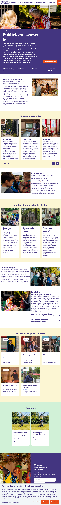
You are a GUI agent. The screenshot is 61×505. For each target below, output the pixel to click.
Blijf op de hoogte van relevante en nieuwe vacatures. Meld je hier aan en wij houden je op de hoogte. (45, 475)
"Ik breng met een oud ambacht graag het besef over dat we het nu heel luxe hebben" (50, 361)
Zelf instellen (37, 501)
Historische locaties (13, 80)
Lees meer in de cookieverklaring (10, 502)
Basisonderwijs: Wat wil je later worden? (28, 229)
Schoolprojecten (38, 173)
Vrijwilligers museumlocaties (39, 433)
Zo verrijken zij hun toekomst (30, 334)
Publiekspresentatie (9, 30)
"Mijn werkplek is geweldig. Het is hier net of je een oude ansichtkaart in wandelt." (30, 361)
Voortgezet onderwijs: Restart (47, 229)
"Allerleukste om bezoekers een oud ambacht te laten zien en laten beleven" (10, 391)
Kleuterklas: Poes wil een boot (9, 229)
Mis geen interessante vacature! (40, 467)
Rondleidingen (8, 268)
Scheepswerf (7, 139)
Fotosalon (47, 139)
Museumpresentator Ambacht (50, 355)
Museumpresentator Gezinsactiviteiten (20, 434)
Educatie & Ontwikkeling (37, 182)
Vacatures (13, 2)
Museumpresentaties (30, 116)
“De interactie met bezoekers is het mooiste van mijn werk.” (9, 361)
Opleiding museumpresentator (40, 293)
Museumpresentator (10, 355)
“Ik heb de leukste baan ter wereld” (30, 392)
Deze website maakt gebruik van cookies (22, 486)
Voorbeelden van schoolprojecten (30, 205)
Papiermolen (27, 139)
